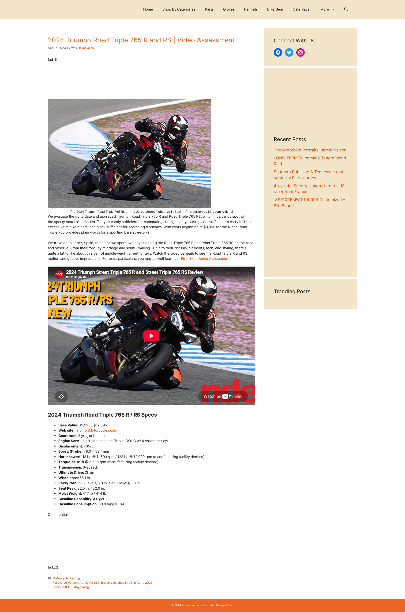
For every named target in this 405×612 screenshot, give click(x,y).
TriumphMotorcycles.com (96, 430)
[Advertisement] (311, 107)
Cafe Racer (302, 9)
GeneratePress (225, 605)
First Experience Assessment (205, 258)
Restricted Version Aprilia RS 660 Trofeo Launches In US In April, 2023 (102, 582)
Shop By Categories (178, 9)
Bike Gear (275, 9)
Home (148, 9)
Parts (209, 9)
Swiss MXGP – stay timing (70, 587)
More (324, 9)
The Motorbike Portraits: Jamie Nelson (310, 150)
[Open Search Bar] (346, 9)
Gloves (229, 9)
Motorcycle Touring (66, 578)
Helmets (251, 9)
